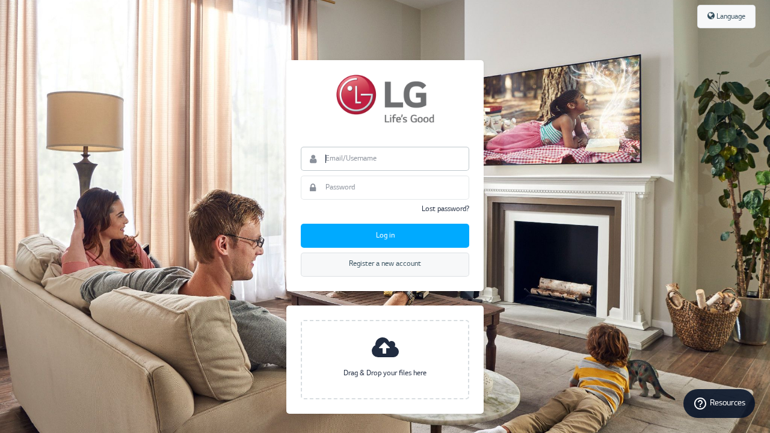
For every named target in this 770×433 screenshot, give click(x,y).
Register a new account (385, 264)
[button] (385, 359)
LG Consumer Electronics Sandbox (385, 99)
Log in (385, 236)
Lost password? (445, 209)
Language (730, 17)
